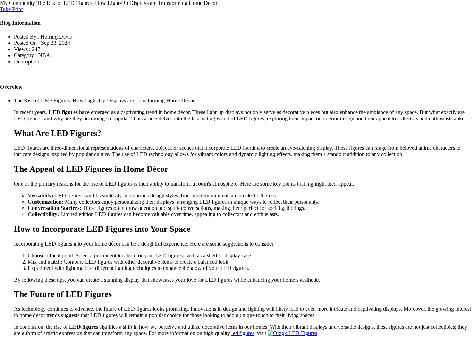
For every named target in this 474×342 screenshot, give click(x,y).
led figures (242, 333)
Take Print (11, 9)
